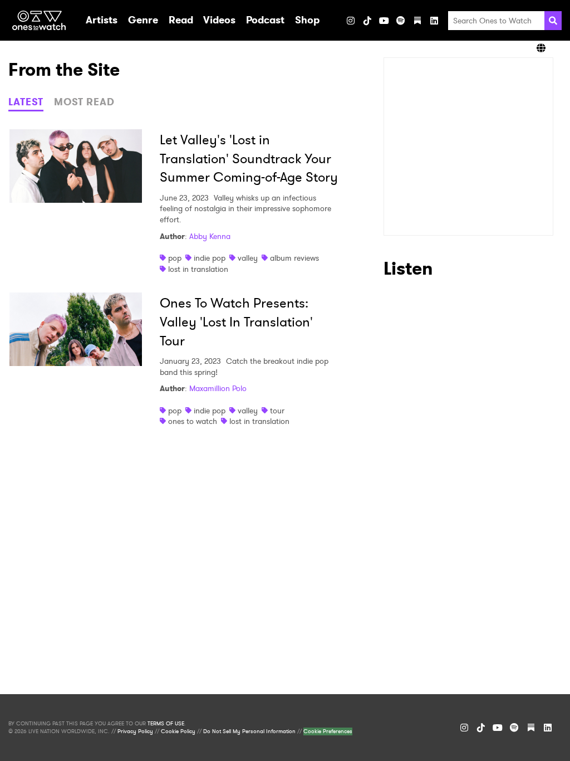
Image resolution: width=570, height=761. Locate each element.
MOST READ (84, 102)
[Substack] (417, 20)
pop (174, 258)
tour (277, 410)
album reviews (294, 258)
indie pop (209, 258)
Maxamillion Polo (218, 388)
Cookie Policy (178, 731)
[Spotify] (400, 20)
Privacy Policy (135, 731)
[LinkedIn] (434, 20)
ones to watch (192, 421)
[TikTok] (367, 20)
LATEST (25, 102)
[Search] (553, 20)
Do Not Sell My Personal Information (249, 731)
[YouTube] (384, 20)
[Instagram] (350, 20)
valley (248, 258)
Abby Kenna (209, 236)
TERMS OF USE (166, 724)
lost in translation (198, 269)
